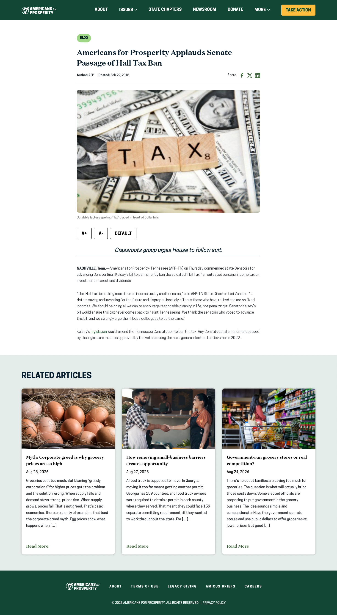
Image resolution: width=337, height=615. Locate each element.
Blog (84, 38)
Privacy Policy (214, 603)
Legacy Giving (182, 586)
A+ (84, 234)
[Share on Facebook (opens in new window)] (242, 75)
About (101, 10)
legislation (99, 332)
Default (123, 234)
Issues (126, 10)
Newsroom (204, 10)
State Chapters (165, 10)
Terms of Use (144, 586)
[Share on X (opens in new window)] (249, 75)
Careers (253, 586)
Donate (235, 11)
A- (101, 234)
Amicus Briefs (220, 586)
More (260, 10)
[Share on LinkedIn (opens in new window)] (257, 75)
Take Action (300, 12)
